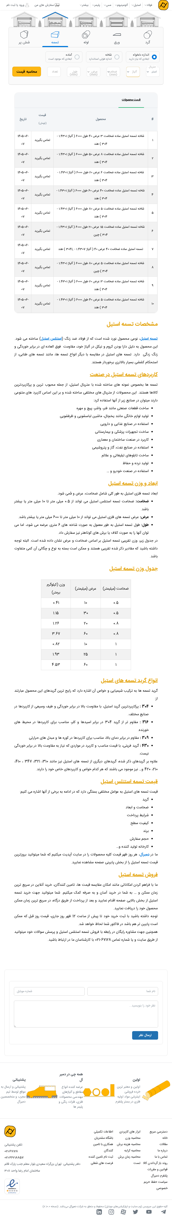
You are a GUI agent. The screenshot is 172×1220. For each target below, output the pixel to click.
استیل (137, 5)
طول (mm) (73, 73)
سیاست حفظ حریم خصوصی (156, 1185)
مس (108, 5)
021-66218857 (14, 1157)
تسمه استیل (149, 339)
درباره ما (163, 1150)
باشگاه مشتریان (103, 1138)
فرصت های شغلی (102, 1163)
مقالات (163, 1144)
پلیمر (97, 5)
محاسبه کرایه (132, 1150)
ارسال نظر (145, 1035)
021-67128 (11, 1151)
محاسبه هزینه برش (128, 1144)
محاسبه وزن (132, 1138)
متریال (152, 67)
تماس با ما (161, 1157)
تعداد (55, 71)
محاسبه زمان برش (129, 1157)
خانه (165, 1138)
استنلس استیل (51, 339)
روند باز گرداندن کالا (155, 1163)
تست (136, 1163)
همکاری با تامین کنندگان (103, 1147)
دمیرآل (144, 855)
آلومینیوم (122, 5)
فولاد (149, 5)
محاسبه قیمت (26, 72)
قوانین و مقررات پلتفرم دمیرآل (157, 1172)
